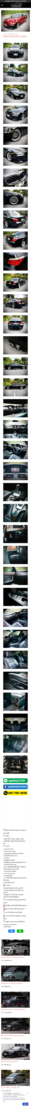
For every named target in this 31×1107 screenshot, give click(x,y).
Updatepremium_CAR (10, 34)
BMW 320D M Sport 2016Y (9, 1061)
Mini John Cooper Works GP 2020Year (13, 1009)
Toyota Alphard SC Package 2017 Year (13, 957)
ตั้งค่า (4, 1101)
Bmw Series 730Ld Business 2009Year (12, 1035)
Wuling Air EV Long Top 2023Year (12, 983)
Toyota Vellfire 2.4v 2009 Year (10, 1087)
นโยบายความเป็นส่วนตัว (9, 1098)
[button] (2, 5)
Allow (25, 1104)
